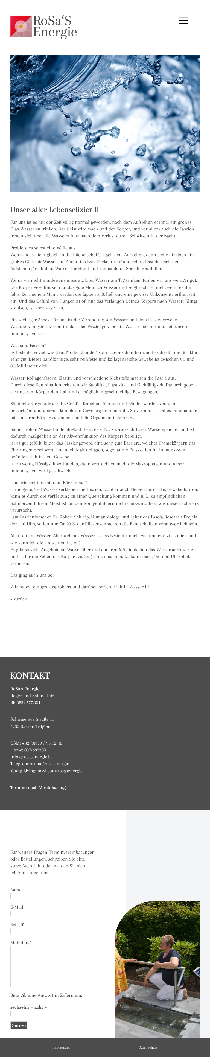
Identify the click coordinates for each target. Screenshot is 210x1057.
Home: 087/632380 (28, 750)
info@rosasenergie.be (31, 756)
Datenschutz (148, 1047)
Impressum (61, 1047)
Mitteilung (20, 942)
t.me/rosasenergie (51, 763)
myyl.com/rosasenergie (60, 770)
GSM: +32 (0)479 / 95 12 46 (36, 743)
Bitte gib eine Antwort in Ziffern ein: (46, 995)
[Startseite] (43, 20)
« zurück (18, 599)
